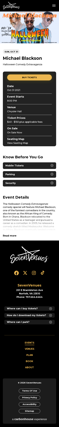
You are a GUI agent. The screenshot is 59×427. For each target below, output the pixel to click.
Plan (29, 355)
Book (29, 361)
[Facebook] (16, 274)
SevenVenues (12, 5)
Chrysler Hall (14, 111)
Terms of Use (29, 391)
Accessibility (29, 404)
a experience (29, 419)
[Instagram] (34, 274)
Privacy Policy (29, 397)
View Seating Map (17, 143)
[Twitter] (25, 274)
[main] (29, 126)
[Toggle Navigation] (54, 5)
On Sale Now (14, 132)
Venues (29, 349)
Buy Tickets (29, 77)
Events (29, 342)
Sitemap (29, 411)
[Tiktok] (42, 274)
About (29, 367)
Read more (9, 235)
